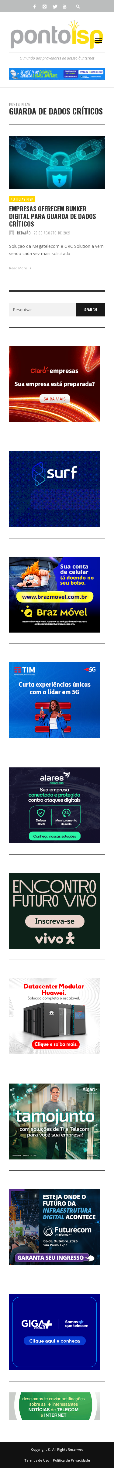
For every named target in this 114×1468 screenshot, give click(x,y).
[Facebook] (34, 6)
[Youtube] (64, 6)
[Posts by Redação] (11, 232)
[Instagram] (44, 6)
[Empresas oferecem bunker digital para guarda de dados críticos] (47, 162)
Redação (24, 232)
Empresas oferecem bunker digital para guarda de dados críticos (52, 216)
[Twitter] (54, 6)
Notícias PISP (22, 199)
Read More (18, 268)
